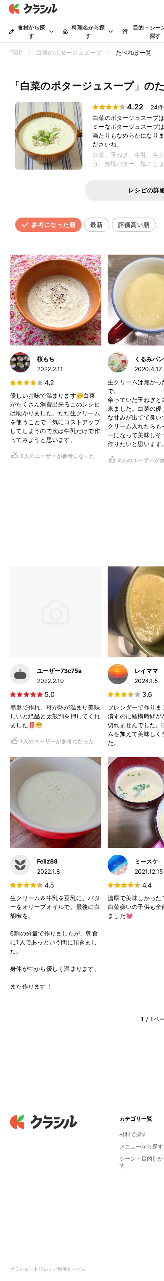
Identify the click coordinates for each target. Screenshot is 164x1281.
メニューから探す (141, 1146)
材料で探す (133, 1134)
